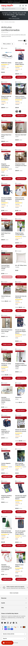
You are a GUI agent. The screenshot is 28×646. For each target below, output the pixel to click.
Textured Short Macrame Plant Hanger (5, 267)
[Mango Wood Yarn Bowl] (7, 127)
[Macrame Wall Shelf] (21, 127)
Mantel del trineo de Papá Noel (20, 297)
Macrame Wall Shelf (20, 134)
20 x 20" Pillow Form (21, 265)
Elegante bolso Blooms (19, 565)
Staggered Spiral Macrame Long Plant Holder (21, 365)
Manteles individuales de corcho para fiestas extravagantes (6, 567)
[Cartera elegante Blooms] (7, 456)
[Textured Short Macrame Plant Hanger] (7, 258)
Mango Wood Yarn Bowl (6, 135)
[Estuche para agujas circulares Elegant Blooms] (21, 488)
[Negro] (20, 111)
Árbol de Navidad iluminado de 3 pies (6, 531)
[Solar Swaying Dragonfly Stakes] (21, 456)
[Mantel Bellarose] (7, 288)
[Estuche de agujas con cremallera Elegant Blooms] (21, 523)
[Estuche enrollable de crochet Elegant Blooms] (7, 190)
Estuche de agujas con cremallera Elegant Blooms (20, 532)
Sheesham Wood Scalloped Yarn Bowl (20, 164)
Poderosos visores (6, 62)
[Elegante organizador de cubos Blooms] (7, 422)
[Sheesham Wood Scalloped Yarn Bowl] (21, 156)
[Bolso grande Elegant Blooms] (21, 55)
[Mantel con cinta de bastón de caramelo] (21, 422)
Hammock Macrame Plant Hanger (6, 330)
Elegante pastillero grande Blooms (6, 496)
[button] (23, 8)
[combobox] (14, 8)
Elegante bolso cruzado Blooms (19, 233)
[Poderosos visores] (7, 55)
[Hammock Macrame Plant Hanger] (7, 322)
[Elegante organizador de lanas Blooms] (7, 156)
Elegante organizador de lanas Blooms (5, 165)
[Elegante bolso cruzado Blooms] (21, 225)
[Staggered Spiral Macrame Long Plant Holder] (21, 356)
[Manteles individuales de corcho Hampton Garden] (7, 390)
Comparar (20, 40)
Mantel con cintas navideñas (6, 364)
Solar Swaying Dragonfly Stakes (20, 464)
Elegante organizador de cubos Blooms (5, 431)
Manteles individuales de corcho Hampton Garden (5, 400)
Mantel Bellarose (5, 296)
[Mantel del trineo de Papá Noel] (21, 288)
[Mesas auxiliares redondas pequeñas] (21, 89)
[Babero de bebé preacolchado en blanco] (21, 190)
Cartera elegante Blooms (5, 464)
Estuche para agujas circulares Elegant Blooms (20, 497)
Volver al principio (14, 593)
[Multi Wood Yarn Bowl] (7, 225)
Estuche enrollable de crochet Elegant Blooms (6, 199)
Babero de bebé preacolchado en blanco (19, 199)
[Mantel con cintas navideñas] (7, 356)
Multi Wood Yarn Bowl (5, 233)
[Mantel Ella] (21, 390)
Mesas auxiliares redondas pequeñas (20, 97)
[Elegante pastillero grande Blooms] (7, 488)
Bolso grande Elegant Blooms (19, 63)
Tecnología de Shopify (13, 642)
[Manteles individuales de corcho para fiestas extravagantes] (7, 557)
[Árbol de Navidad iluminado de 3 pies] (7, 523)
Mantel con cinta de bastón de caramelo (20, 430)
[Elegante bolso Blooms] (21, 557)
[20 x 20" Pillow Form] (21, 258)
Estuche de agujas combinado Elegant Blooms (20, 331)
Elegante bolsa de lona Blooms (6, 97)
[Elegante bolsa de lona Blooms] (7, 89)
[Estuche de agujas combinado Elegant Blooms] (21, 322)
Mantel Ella (18, 397)
